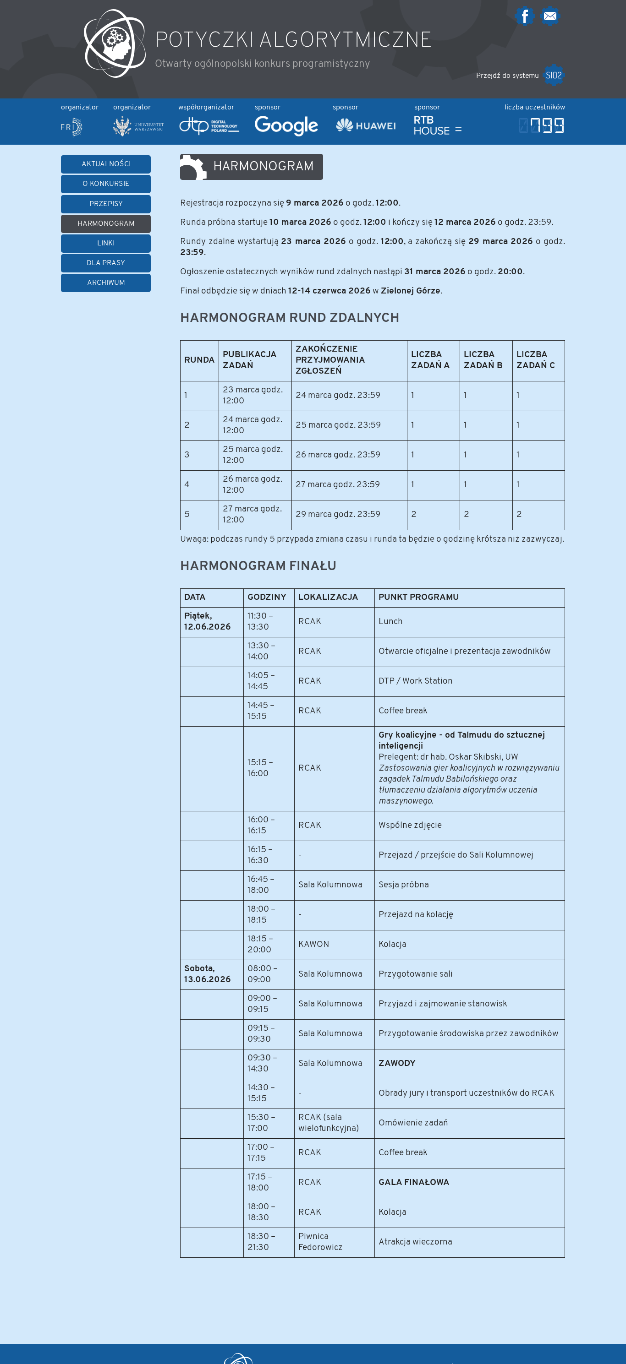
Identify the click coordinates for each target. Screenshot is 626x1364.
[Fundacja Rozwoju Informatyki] (72, 135)
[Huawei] (366, 133)
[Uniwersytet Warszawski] (138, 134)
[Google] (286, 134)
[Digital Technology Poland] (209, 134)
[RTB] (437, 133)
